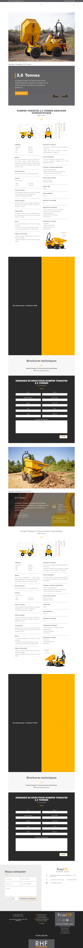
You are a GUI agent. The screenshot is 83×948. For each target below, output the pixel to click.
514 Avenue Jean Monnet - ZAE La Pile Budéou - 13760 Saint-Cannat (62, 876)
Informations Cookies (42, 921)
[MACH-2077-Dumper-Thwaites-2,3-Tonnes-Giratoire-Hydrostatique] (27, 559)
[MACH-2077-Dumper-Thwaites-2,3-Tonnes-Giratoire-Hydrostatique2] (55, 559)
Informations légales (42, 917)
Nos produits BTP (19, 914)
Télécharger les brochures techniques (60, 96)
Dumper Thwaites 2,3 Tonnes (19, 491)
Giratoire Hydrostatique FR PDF (42, 370)
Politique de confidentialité (42, 919)
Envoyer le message (27, 898)
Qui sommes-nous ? (42, 914)
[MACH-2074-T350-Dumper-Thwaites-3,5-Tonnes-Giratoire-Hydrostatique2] (55, 141)
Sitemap (42, 923)
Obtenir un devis (21, 93)
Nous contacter (42, 916)
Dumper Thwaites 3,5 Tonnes (19, 64)
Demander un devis (18, 916)
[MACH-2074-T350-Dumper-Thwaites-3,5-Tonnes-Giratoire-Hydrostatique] (27, 141)
